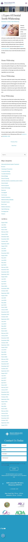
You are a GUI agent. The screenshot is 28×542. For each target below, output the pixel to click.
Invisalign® (4, 192)
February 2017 (4, 387)
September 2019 (5, 319)
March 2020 (4, 307)
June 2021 (3, 281)
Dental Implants (5, 185)
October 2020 (4, 290)
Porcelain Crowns (5, 202)
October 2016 (4, 396)
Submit (14, 469)
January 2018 (4, 361)
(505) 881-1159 (6, 136)
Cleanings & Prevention (6, 169)
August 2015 (4, 425)
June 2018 (3, 349)
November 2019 (5, 314)
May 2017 (3, 380)
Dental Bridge (4, 176)
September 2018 (5, 345)
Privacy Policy (21, 463)
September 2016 (5, 399)
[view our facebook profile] (1, 528)
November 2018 (5, 340)
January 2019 (4, 335)
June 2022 (3, 260)
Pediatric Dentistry (5, 197)
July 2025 (3, 248)
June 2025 (3, 250)
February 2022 (4, 267)
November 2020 (5, 288)
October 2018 (4, 342)
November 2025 (5, 239)
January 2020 (4, 309)
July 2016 (3, 404)
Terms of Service (4, 465)
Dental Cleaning (5, 178)
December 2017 (5, 363)
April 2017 (3, 382)
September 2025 (5, 243)
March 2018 (4, 356)
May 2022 (3, 262)
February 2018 (4, 359)
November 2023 (5, 253)
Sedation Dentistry (5, 206)
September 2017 (5, 371)
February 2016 (4, 411)
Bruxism (3, 166)
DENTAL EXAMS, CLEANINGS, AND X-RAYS (11, 180)
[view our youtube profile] (5, 528)
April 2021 (3, 283)
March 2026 (4, 229)
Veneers (3, 213)
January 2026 (4, 234)
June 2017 (3, 378)
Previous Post (14, 141)
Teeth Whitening (15, 21)
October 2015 (4, 420)
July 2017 (3, 375)
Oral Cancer (4, 195)
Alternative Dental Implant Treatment (10, 164)
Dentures (3, 190)
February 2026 (4, 231)
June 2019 (3, 323)
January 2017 (4, 389)
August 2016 (4, 401)
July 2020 (3, 297)
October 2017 (4, 368)
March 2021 (4, 286)
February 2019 (4, 333)
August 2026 (4, 222)
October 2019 (4, 316)
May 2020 (3, 302)
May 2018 (3, 352)
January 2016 (4, 413)
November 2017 (5, 366)
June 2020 (3, 300)
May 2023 (3, 257)
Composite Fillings (5, 171)
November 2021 (5, 272)
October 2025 (4, 241)
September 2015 (5, 422)
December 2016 (5, 392)
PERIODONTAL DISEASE (7, 199)
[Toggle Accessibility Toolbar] (3, 535)
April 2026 (3, 227)
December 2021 (5, 269)
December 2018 (5, 338)
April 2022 (3, 265)
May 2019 (3, 326)
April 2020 (3, 305)
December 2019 (5, 312)
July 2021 (3, 279)
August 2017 (4, 373)
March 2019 (4, 330)
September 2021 (5, 274)
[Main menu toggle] (26, 3)
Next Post (14, 145)
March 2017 (4, 385)
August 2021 (4, 276)
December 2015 (5, 415)
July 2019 (3, 321)
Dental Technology (5, 187)
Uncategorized (4, 211)
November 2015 (5, 418)
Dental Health (4, 183)
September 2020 (5, 293)
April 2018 (3, 354)
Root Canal (4, 204)
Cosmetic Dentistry (5, 173)
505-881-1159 (14, 489)
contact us (24, 134)
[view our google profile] (3, 528)
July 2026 (3, 224)
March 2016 (4, 408)
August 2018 (4, 347)
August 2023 (4, 255)
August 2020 (4, 295)
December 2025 (5, 236)
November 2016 (5, 394)
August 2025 (4, 246)
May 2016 (3, 406)
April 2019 (3, 328)
